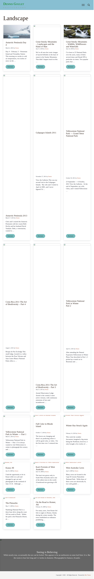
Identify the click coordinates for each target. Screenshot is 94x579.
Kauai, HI (10, 468)
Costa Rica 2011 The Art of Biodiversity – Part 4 (16, 303)
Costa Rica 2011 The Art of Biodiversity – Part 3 (46, 386)
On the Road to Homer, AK (46, 503)
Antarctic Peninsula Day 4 (16, 43)
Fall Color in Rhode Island (44, 425)
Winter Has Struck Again (76, 425)
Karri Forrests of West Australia (45, 468)
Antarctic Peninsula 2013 (16, 216)
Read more (11, 67)
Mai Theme (88, 575)
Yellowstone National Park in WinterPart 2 (75, 303)
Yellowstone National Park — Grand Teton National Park (75, 133)
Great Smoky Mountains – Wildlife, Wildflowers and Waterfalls (76, 44)
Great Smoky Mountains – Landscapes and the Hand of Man (46, 44)
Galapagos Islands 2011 (46, 133)
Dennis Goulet (13, 4)
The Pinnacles (12, 503)
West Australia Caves (75, 468)
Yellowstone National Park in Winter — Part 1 (16, 433)
